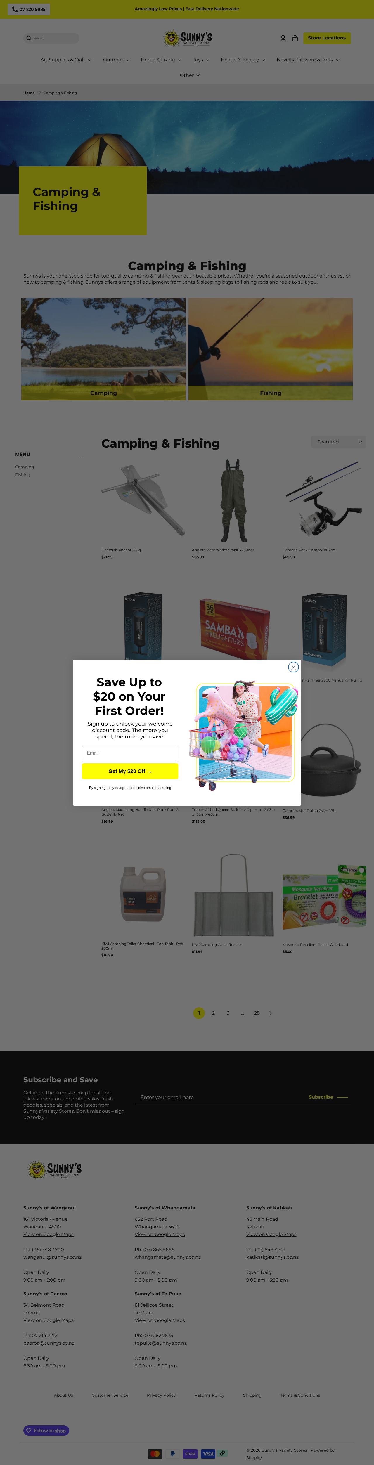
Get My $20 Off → (130, 771)
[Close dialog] (293, 667)
